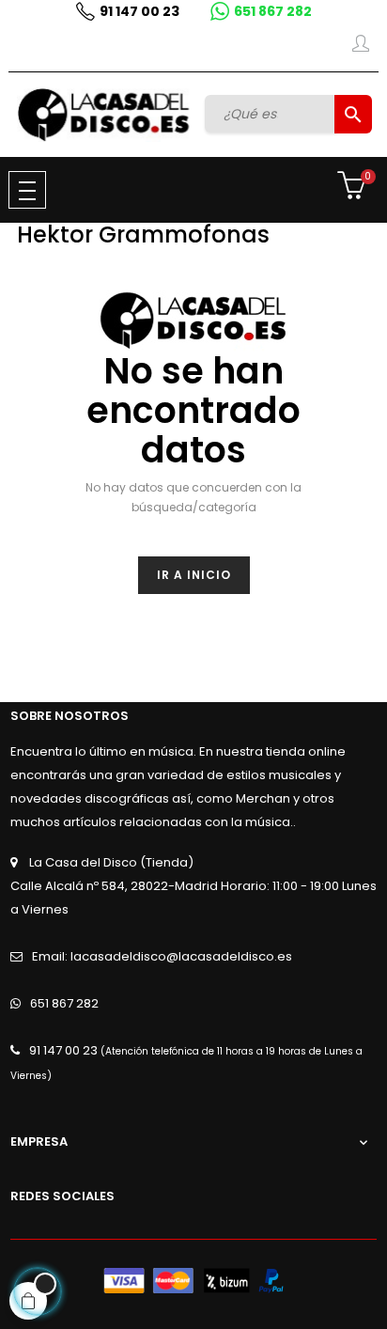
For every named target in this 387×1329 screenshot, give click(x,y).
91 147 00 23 (139, 11)
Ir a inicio (194, 575)
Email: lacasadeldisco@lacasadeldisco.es (162, 956)
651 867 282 (273, 11)
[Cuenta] (361, 46)
